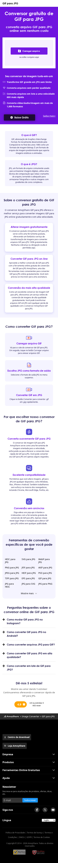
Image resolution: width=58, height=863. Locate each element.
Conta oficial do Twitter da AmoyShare (45, 809)
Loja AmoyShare (16, 745)
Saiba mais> (49, 115)
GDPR (29, 837)
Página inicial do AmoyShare (11, 716)
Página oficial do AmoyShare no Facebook (36, 809)
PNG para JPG (12, 567)
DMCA (22, 837)
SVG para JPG (28, 559)
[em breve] (53, 809)
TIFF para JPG (12, 578)
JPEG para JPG (12, 572)
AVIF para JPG (45, 567)
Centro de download (19, 737)
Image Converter (30, 716)
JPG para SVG (28, 583)
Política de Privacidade (15, 832)
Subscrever (30, 800)
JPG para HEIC (9, 585)
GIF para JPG (10, 3)
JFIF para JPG (28, 567)
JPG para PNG (45, 583)
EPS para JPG (28, 578)
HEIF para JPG (29, 572)
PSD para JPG (45, 572)
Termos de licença (35, 832)
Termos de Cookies (42, 837)
